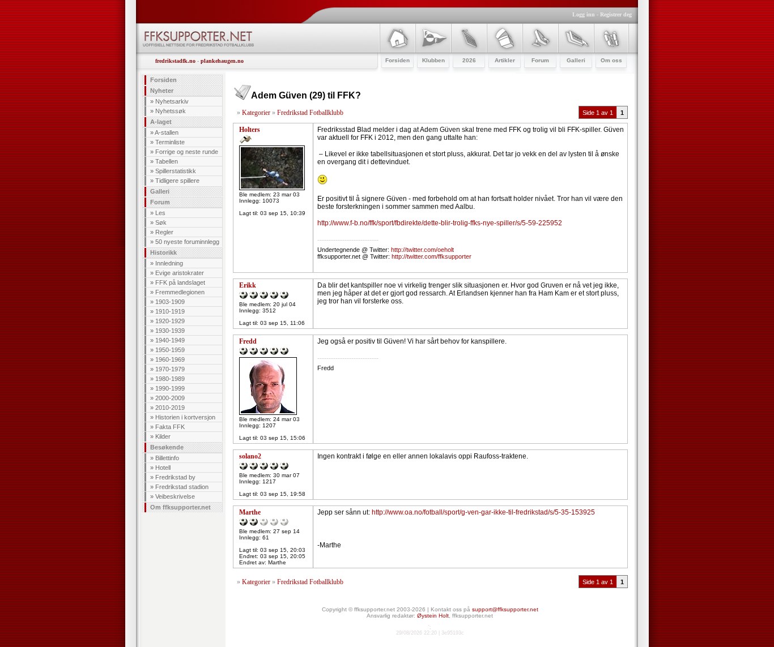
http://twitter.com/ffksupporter (431, 256)
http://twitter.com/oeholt (422, 249)
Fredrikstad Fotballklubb (310, 113)
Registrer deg (616, 14)
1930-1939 (170, 330)
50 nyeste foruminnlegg (187, 241)
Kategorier (256, 113)
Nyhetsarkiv (172, 101)
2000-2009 (170, 398)
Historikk (163, 252)
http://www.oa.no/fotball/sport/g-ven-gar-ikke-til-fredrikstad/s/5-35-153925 (483, 512)
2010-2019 (170, 407)
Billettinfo (167, 458)
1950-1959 (170, 349)
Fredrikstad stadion (182, 486)
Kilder (163, 436)
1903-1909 (170, 301)
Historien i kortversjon (185, 417)
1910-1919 (170, 311)
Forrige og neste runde (186, 151)
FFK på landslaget (180, 282)
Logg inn (583, 14)
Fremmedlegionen (180, 292)
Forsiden (163, 79)
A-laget (161, 121)
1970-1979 (170, 369)
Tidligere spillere (177, 180)
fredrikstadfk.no (175, 61)
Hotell (163, 467)
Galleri (159, 191)
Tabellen (166, 161)
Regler (164, 232)
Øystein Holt (433, 615)
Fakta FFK (170, 426)
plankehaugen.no (222, 61)
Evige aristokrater (179, 272)
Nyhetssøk (170, 111)
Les (160, 212)
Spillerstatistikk (175, 171)
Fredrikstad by (175, 477)
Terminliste (170, 142)
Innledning (169, 263)
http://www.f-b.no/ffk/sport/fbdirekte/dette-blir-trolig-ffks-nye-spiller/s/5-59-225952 (439, 223)
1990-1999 (170, 388)
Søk (161, 222)
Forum (160, 202)
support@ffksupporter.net (505, 609)
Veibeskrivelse (175, 496)
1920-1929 (170, 321)
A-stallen (166, 132)
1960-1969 (170, 359)
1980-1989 (170, 378)
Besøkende (167, 447)
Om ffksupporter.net (180, 507)
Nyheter (161, 90)
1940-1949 (170, 340)
